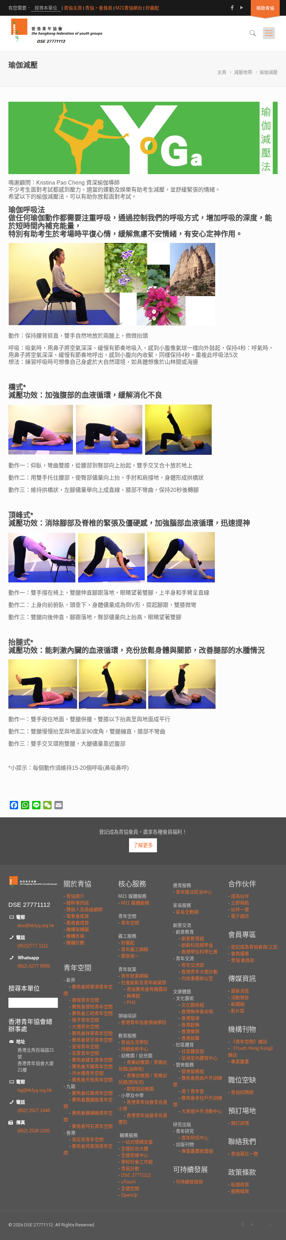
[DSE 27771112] (56, 33)
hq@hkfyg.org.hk (34, 1090)
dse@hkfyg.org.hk (35, 925)
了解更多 (143, 845)
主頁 (221, 72)
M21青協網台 (128, 7)
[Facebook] (232, 7)
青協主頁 (73, 7)
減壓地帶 (243, 72)
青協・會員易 (98, 7)
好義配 (152, 7)
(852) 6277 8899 (33, 966)
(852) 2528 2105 (33, 1130)
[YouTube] (242, 7)
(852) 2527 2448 (33, 1110)
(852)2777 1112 (32, 945)
